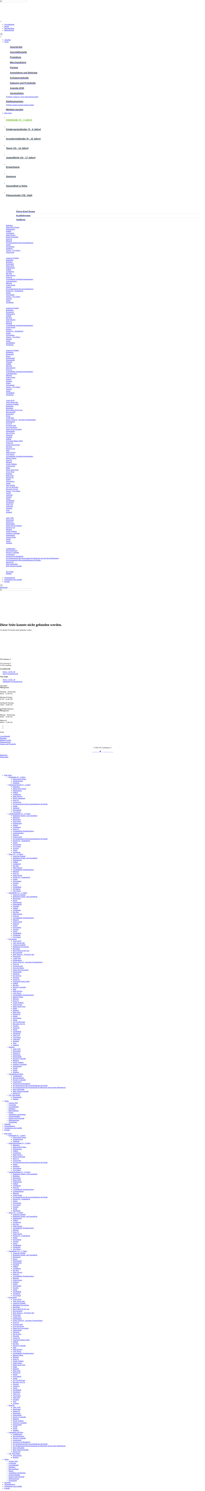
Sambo (15, 806)
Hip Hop (16, 866)
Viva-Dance (17, 937)
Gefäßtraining (17, 1076)
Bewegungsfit (17, 952)
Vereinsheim (13, 1122)
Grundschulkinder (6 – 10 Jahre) (19, 814)
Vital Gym (16, 1035)
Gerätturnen (17, 794)
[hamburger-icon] (1, 21)
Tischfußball (17, 887)
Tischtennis (16, 852)
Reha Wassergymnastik (21, 1091)
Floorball (16, 906)
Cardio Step (17, 958)
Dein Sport (8, 113)
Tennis (15, 850)
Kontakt (7, 581)
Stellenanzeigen (14, 1120)
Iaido (14, 989)
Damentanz (16, 1055)
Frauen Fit (16, 979)
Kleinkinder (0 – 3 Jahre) (17, 777)
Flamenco (16, 974)
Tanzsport (16, 1028)
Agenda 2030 (13, 1103)
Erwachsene (13, 939)
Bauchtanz (16, 949)
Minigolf (16, 835)
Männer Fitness (18, 997)
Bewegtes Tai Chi (19, 1024)
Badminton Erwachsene (21, 947)
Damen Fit (16, 1053)
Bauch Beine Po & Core (21, 951)
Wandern (16, 1041)
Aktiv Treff (16, 1049)
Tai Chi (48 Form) (19, 1022)
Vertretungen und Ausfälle (13, 580)
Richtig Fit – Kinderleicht (21, 841)
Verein (6, 42)
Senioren (12, 1047)
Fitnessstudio (17, 904)
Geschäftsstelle (9, 24)
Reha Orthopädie (18, 1089)
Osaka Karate (17, 837)
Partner (6, 26)
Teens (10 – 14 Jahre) (16, 854)
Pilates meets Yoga (19, 1006)
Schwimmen (17, 810)
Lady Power (17, 993)
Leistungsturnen (18, 833)
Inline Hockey (17, 796)
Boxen (15, 900)
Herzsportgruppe (18, 1078)
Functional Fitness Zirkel (21, 981)
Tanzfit (15, 1068)
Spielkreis (16, 783)
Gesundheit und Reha (16, 1074)
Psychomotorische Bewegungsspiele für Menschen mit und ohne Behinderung (39, 1087)
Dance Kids (17, 821)
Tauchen (16, 848)
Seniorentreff (17, 1066)
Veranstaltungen (9, 578)
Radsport (16, 924)
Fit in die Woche (18, 968)
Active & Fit (17, 941)
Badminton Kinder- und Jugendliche (25, 816)
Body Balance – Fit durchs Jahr (23, 954)
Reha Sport (16, 1012)
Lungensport (17, 1082)
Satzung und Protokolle (16, 1118)
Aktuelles (7, 40)
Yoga (14, 1043)
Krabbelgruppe (18, 781)
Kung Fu (16, 800)
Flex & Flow (17, 976)
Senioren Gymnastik (20, 1064)
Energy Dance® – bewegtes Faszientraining (27, 962)
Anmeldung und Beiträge (17, 1114)
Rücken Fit (16, 1014)
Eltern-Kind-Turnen (19, 779)
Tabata (15, 1020)
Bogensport (17, 819)
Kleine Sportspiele (19, 798)
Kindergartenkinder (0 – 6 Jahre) (20, 785)
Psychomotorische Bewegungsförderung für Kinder (30, 804)
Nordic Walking (18, 1003)
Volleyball (16, 1039)
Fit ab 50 (16, 964)
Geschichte (12, 1105)
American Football (19, 856)
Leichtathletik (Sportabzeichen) (23, 831)
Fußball (15, 792)
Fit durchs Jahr (18, 966)
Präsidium (12, 1109)
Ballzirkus (16, 787)
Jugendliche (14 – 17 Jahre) (18, 893)
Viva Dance (17, 812)
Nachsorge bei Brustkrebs (21, 1084)
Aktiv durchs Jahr (19, 943)
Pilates (15, 1008)
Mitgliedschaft (9, 30)
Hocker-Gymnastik (19, 987)
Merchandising (9, 28)
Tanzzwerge (17, 802)
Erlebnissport (17, 791)
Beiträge (15, 1099)
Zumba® (16, 1045)
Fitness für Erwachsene (21, 970)
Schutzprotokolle (14, 1116)
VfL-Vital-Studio (14, 1095)
